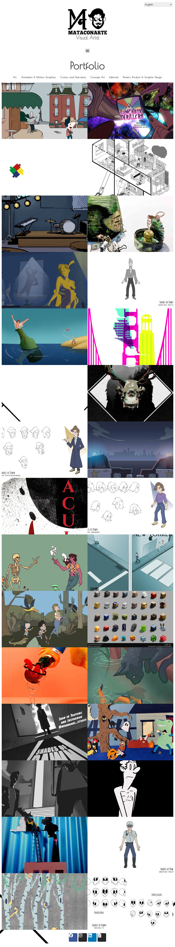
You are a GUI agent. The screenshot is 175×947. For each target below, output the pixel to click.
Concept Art (97, 77)
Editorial (114, 77)
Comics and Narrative (73, 77)
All (15, 77)
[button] (87, 50)
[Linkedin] (92, 937)
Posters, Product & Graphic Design (142, 77)
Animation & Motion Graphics (38, 77)
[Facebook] (73, 937)
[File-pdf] (102, 937)
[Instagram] (82, 937)
